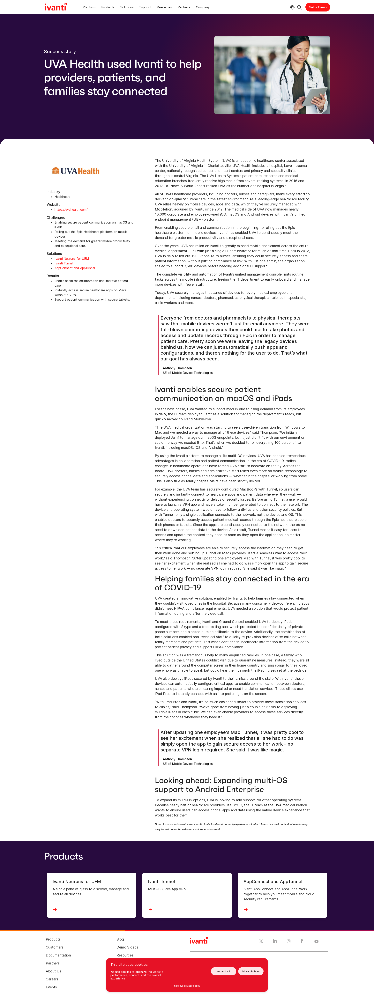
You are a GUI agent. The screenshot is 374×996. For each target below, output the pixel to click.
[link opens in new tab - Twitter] (261, 942)
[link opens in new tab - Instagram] (289, 942)
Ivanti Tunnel (64, 263)
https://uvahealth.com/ (71, 209)
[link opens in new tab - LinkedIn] (275, 942)
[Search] (299, 7)
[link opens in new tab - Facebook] (302, 942)
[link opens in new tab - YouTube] (316, 942)
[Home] (56, 7)
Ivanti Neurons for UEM (72, 259)
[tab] (89, 8)
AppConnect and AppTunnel (75, 268)
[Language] (292, 7)
